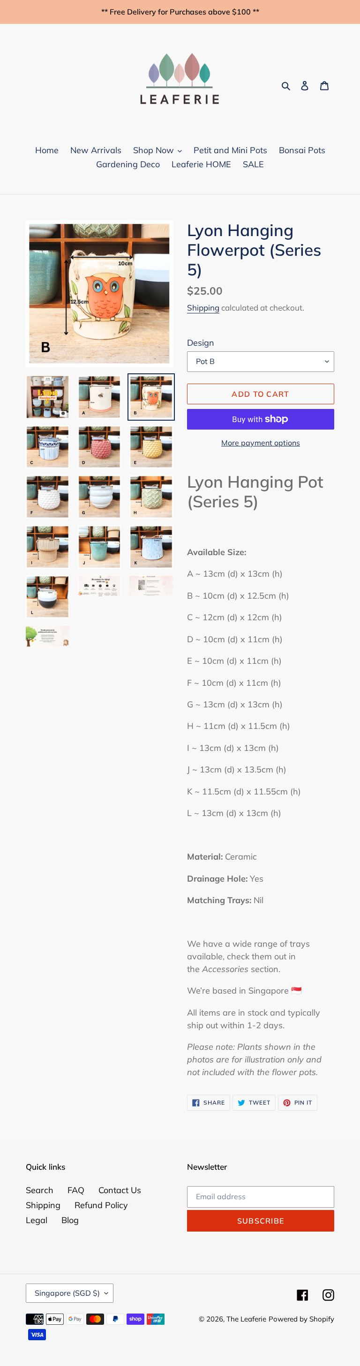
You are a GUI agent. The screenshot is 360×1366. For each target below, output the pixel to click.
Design (200, 342)
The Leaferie (246, 1318)
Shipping (203, 307)
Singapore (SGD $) (67, 1293)
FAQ (76, 1190)
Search (39, 1190)
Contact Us (119, 1190)
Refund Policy (101, 1205)
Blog (70, 1220)
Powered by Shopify (301, 1318)
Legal (36, 1220)
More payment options (260, 442)
